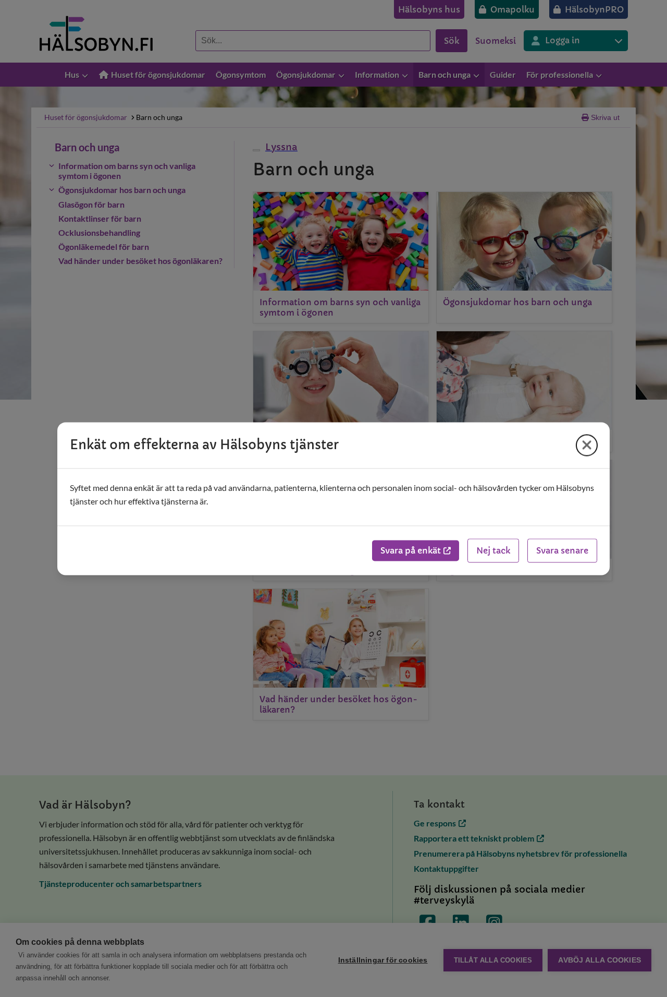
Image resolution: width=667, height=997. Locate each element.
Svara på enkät (410, 550)
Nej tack (493, 550)
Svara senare (562, 550)
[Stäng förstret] (586, 445)
